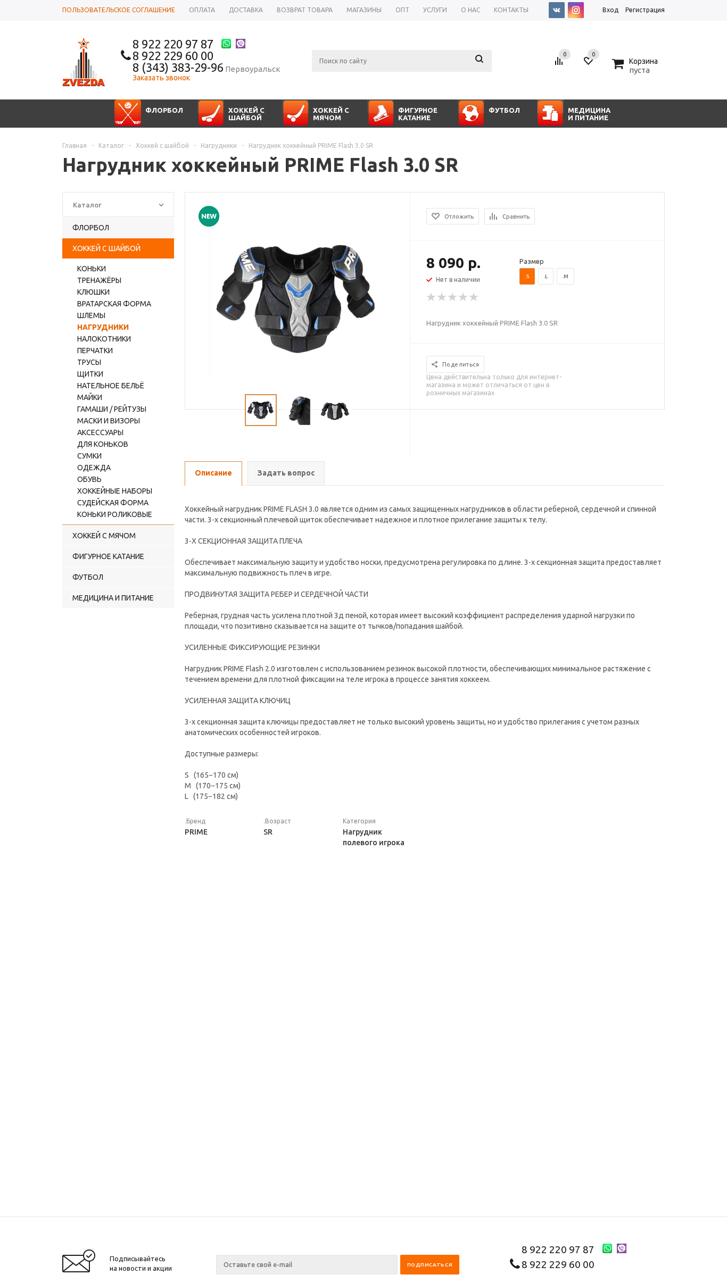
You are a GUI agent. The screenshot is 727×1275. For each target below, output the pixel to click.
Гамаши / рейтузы (111, 409)
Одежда (94, 467)
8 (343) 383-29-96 (178, 67)
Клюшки (93, 292)
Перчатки (95, 350)
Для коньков (102, 444)
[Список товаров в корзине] (636, 68)
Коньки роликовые (114, 514)
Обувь (89, 479)
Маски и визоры (108, 420)
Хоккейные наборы (114, 491)
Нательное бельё (110, 385)
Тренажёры (99, 280)
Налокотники (104, 339)
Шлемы (91, 315)
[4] (463, 297)
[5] (474, 297)
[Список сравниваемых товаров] (560, 65)
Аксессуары (100, 432)
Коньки (91, 268)
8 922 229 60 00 (173, 55)
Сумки (89, 456)
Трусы (89, 362)
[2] (442, 297)
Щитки (90, 374)
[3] (453, 297)
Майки (89, 397)
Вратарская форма (114, 303)
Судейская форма (112, 502)
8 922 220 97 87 (173, 44)
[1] (431, 297)
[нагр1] (298, 297)
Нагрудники (103, 327)
